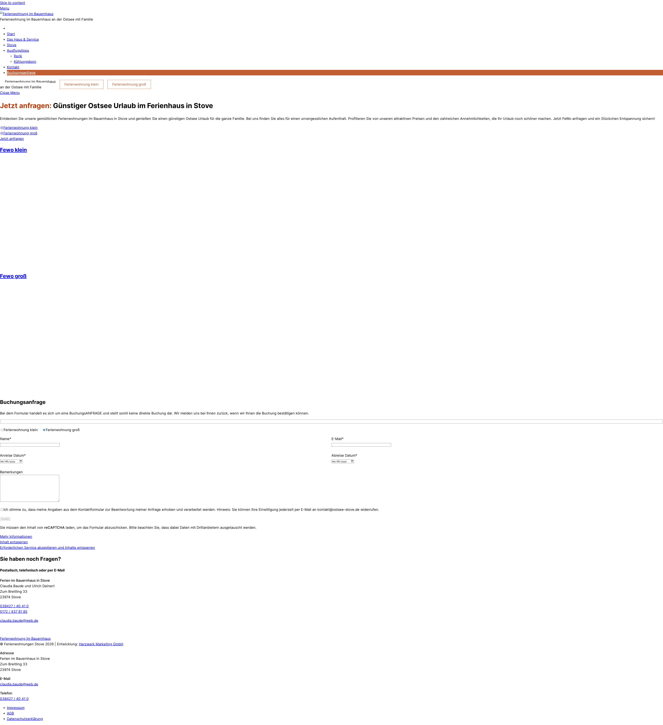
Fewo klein (13, 150)
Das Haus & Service (23, 39)
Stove (11, 45)
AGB (10, 713)
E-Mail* (338, 439)
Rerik (18, 56)
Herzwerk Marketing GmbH (101, 644)
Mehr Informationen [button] (16, 536)
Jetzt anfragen (12, 139)
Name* (5, 439)
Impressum (16, 708)
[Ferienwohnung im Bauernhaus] (26, 14)
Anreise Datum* (13, 455)
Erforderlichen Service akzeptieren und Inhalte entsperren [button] (47, 548)
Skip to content (12, 3)
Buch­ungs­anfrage (21, 73)
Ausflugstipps (18, 50)
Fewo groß (13, 276)
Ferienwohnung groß (129, 84)
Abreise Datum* (344, 455)
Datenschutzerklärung (25, 719)
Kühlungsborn (25, 61)
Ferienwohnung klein (81, 84)
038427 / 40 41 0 (14, 606)
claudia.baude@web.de (19, 620)
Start (11, 34)
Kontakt (13, 67)
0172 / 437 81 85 (13, 611)
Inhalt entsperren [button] (14, 542)
